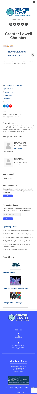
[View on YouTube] (10, 107)
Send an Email (18, 148)
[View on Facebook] (7, 107)
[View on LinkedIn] (4, 107)
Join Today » (7, 196)
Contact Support (7, 178)
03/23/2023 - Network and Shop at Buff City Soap (17, 234)
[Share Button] (32, 55)
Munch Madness (9, 273)
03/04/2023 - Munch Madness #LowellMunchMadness (18, 230)
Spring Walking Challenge (12, 303)
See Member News (18, 370)
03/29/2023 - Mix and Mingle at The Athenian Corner (18, 237)
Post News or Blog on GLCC (18, 366)
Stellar (22, 392)
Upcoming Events (10, 227)
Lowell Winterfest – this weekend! (15, 289)
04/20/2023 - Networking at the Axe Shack (15, 249)
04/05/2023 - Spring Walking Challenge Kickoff (16, 241)
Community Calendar (18, 368)
